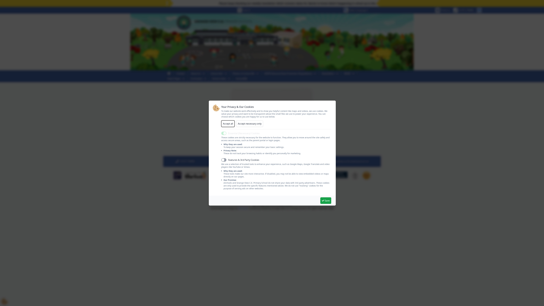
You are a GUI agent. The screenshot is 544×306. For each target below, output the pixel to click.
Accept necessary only (250, 123)
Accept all (228, 123)
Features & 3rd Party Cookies (243, 160)
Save (327, 200)
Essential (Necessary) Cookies (244, 133)
